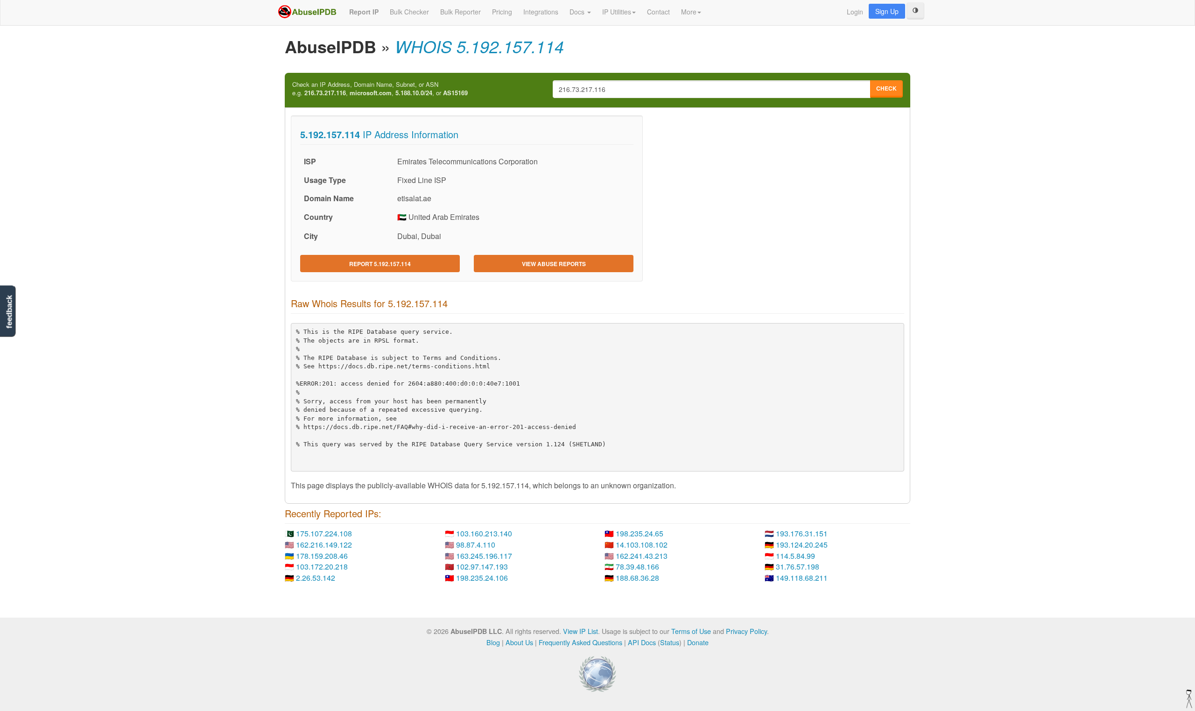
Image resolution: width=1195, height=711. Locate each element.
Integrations (540, 11)
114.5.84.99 (795, 555)
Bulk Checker (409, 11)
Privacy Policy (746, 631)
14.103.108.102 (642, 544)
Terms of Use (691, 631)
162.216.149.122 (324, 544)
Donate (698, 642)
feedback (9, 312)
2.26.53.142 (315, 577)
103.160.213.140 (484, 533)
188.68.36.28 (637, 577)
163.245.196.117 (484, 555)
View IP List (580, 631)
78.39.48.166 (637, 566)
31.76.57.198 (797, 566)
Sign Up (887, 11)
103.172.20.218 (322, 566)
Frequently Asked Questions (580, 642)
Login (855, 11)
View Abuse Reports (554, 264)
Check (886, 88)
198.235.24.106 (482, 577)
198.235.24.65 (639, 533)
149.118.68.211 (802, 577)
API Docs (642, 642)
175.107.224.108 (324, 533)
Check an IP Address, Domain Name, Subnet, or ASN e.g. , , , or (380, 89)
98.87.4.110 (475, 544)
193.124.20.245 (802, 544)
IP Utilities (616, 11)
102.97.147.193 (482, 566)
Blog (493, 642)
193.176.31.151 (802, 533)
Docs (577, 11)
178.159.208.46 (322, 555)
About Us (519, 642)
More (688, 11)
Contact (658, 11)
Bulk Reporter (460, 11)
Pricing (502, 11)
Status (669, 642)
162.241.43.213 (642, 555)
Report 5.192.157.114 (380, 264)
